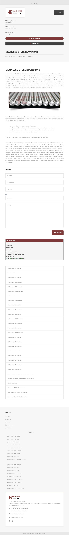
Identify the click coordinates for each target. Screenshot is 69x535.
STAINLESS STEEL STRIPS (14, 436)
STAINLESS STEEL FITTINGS (14, 464)
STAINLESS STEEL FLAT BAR (14, 451)
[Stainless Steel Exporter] (15, 12)
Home (8, 416)
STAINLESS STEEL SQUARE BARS (15, 479)
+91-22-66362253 (35, 38)
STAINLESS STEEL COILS (13, 439)
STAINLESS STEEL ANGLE (14, 453)
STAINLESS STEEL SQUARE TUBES (16, 488)
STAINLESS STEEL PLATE (14, 445)
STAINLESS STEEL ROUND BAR (15, 448)
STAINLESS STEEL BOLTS (13, 470)
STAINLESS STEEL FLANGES (14, 482)
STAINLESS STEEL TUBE (13, 485)
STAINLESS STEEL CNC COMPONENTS (17, 459)
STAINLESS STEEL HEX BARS (14, 476)
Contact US (9, 428)
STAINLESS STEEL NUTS (13, 467)
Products (8, 422)
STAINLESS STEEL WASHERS (14, 473)
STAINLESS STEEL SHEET (14, 442)
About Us (8, 419)
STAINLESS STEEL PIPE (13, 456)
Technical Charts (10, 425)
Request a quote (35, 43)
